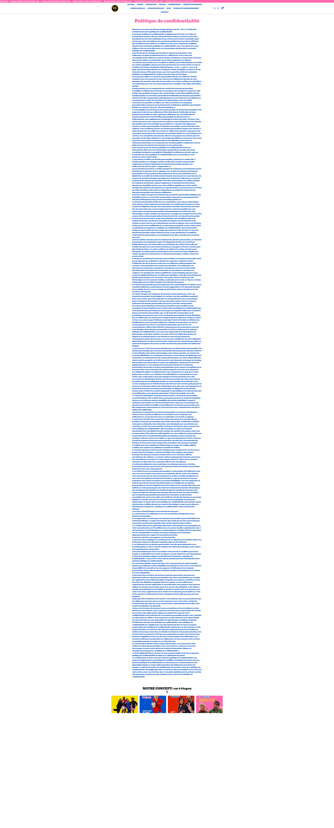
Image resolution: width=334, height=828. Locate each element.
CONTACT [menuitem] (165, 12)
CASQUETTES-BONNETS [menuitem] (192, 4)
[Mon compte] (218, 8)
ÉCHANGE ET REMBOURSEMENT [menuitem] (186, 8)
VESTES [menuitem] (140, 4)
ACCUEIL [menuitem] (130, 4)
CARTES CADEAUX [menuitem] (137, 8)
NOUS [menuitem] (168, 8)
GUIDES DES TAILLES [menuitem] (156, 8)
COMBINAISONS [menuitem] (174, 4)
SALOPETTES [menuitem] (151, 4)
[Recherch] (214, 8)
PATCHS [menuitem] (162, 4)
